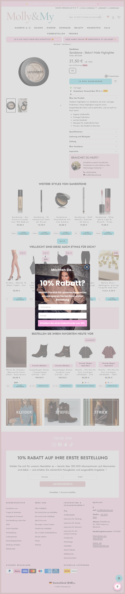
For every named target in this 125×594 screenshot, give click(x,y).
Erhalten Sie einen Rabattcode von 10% (62, 323)
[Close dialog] (87, 267)
